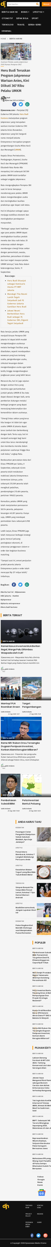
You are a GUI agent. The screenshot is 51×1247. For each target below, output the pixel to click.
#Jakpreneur (6, 600)
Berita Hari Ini (10, 12)
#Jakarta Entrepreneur (10, 603)
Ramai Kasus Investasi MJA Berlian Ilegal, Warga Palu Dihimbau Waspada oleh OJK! (20, 649)
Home (3, 38)
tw (38, 1238)
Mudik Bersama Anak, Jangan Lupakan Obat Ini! (26, 910)
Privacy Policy (29, 1215)
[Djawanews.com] (2, 4)
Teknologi (8, 24)
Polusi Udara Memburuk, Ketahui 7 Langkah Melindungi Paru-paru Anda (25, 856)
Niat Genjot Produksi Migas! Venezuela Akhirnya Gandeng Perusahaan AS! (41, 976)
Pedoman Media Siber (29, 1224)
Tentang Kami (29, 1206)
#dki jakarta (6, 596)
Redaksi (40, 1214)
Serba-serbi (34, 24)
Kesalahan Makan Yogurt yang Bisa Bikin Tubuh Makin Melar (25, 872)
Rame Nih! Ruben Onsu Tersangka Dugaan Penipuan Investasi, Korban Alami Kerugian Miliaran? (20, 746)
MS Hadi (7, 98)
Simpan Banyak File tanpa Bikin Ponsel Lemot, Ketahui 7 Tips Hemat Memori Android (25, 892)
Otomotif (7, 18)
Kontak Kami (40, 1206)
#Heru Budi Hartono (9, 607)
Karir (39, 1222)
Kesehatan (20, 828)
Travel (21, 24)
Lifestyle (37, 12)
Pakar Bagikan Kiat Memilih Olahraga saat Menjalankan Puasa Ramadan (24, 929)
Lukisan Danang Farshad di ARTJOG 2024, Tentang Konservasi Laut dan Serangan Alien (41, 1063)
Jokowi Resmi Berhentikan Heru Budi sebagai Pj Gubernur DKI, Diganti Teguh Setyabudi (17, 317)
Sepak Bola (22, 18)
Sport (35, 18)
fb (32, 1238)
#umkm (16, 596)
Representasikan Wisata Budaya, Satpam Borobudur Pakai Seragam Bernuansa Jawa (41, 1143)
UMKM (17, 150)
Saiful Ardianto (9, 669)
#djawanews (20, 592)
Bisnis (24, 12)
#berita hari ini (7, 592)
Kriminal (6, 31)
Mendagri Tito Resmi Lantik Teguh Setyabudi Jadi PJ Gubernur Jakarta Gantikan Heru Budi (17, 300)
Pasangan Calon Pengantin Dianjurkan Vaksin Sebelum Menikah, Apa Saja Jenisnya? (25, 837)
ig (45, 1238)
